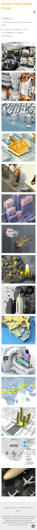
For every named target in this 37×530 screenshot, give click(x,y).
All (2, 29)
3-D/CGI (8, 29)
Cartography (17, 29)
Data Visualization (8, 32)
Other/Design (7, 36)
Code (25, 29)
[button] (34, 12)
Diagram (20, 32)
